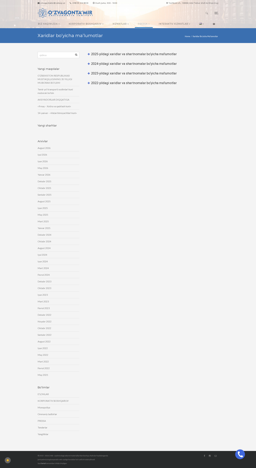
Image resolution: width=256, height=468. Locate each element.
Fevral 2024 (44, 274)
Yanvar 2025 (44, 228)
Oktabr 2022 (44, 328)
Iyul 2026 (42, 154)
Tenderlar (42, 427)
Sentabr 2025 (44, 194)
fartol (43, 463)
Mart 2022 (43, 361)
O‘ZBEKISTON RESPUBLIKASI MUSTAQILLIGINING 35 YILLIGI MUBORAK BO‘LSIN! (55, 79)
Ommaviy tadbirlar (47, 414)
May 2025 (43, 214)
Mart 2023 (43, 301)
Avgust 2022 (44, 341)
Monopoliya (44, 407)
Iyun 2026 (43, 161)
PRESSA (42, 420)
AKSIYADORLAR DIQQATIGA (53, 99)
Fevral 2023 (44, 308)
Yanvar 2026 (44, 174)
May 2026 (43, 168)
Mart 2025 (43, 221)
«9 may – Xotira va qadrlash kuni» (54, 106)
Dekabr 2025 (44, 181)
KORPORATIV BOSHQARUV (53, 400)
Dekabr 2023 (44, 281)
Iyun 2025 (43, 208)
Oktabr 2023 (44, 288)
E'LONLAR (43, 394)
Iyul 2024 (42, 254)
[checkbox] (8, 460)
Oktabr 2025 (44, 188)
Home (187, 36)
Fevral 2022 (44, 368)
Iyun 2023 (43, 294)
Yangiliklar (43, 434)
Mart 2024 (43, 268)
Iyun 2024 (43, 261)
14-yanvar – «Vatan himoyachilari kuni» (57, 113)
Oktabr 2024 (44, 241)
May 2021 (43, 374)
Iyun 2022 (43, 348)
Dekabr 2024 (44, 234)
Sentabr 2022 (44, 334)
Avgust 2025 (44, 201)
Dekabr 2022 (44, 314)
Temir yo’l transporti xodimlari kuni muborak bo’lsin (55, 91)
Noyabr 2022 (44, 321)
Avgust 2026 (44, 148)
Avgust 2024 (44, 248)
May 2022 (43, 354)
